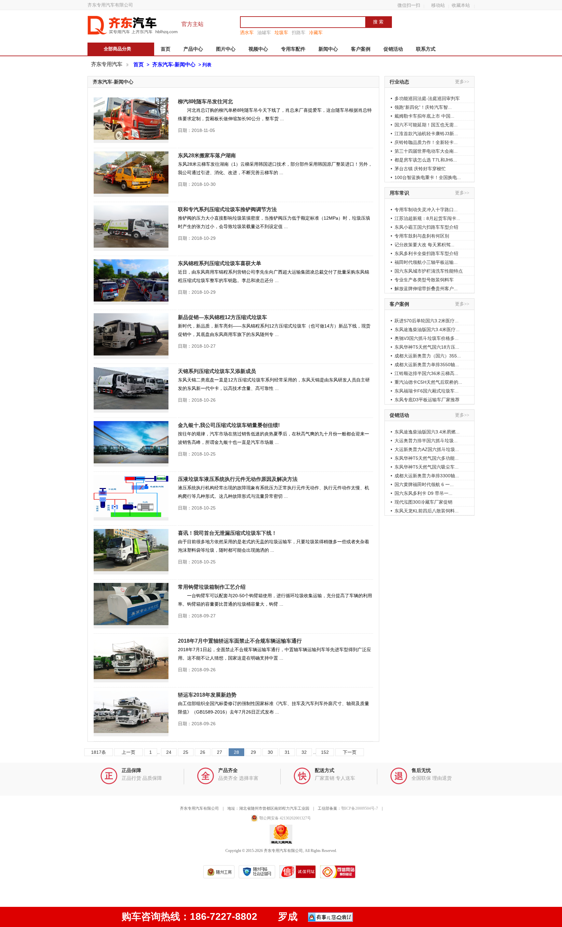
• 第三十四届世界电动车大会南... (424, 151)
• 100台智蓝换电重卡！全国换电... (426, 177)
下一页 (349, 752)
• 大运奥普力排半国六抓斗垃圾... (424, 440)
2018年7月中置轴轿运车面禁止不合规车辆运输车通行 (240, 641)
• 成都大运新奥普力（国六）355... (426, 355)
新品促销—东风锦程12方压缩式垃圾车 (222, 317)
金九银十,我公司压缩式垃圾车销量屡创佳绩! (229, 425)
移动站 (438, 5)
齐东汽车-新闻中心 (173, 64)
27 (219, 752)
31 (287, 752)
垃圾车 (281, 32)
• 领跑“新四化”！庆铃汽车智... (421, 107)
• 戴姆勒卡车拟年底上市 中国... (422, 116)
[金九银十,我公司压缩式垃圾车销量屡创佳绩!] (131, 444)
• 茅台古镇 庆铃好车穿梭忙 (418, 168)
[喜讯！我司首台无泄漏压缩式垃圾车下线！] (131, 551)
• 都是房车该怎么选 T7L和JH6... (424, 159)
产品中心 (193, 49)
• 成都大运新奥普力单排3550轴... (425, 364)
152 (325, 752)
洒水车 (247, 32)
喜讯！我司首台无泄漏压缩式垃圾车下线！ (227, 533)
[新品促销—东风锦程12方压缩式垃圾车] (131, 336)
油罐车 (264, 32)
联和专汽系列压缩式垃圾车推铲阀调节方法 (227, 209)
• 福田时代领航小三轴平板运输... (424, 262)
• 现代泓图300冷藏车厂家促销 (421, 502)
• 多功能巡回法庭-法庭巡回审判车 (425, 98)
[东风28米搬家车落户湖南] (131, 174)
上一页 (128, 752)
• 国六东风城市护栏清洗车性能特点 (427, 271)
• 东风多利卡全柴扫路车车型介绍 (424, 253)
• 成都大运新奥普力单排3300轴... (425, 475)
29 (253, 752)
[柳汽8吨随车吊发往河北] (131, 120)
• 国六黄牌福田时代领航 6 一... (422, 484)
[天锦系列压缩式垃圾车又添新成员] (131, 390)
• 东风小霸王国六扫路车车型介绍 (424, 227)
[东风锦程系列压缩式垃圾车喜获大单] (131, 282)
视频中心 (258, 49)
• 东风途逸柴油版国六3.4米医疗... (425, 329)
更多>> (462, 81)
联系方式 (425, 49)
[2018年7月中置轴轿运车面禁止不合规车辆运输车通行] (131, 659)
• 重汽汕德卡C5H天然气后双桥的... (426, 382)
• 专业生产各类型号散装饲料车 (422, 279)
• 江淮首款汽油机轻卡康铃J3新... (424, 133)
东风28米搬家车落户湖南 (207, 155)
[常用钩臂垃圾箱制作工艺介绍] (131, 605)
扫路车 (298, 32)
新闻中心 (328, 49)
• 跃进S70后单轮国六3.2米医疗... (425, 320)
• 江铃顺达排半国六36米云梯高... (424, 373)
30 (270, 752)
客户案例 (360, 49)
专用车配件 (293, 49)
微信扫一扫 (408, 5)
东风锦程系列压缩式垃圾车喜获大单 (219, 263)
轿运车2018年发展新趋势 (207, 695)
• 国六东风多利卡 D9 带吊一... (421, 493)
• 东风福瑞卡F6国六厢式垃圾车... (425, 390)
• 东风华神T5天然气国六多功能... (425, 458)
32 (304, 752)
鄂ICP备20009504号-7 (359, 808)
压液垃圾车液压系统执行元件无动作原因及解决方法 (238, 479)
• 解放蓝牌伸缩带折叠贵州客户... (424, 288)
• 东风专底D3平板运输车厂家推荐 (425, 399)
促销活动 (393, 49)
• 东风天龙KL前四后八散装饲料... (425, 510)
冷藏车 (316, 32)
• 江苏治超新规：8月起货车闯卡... (425, 218)
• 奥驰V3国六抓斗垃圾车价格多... (425, 338)
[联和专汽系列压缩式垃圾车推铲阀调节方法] (131, 228)
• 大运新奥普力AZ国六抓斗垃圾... (425, 449)
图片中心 (225, 49)
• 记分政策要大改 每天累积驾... (422, 244)
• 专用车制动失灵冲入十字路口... (424, 209)
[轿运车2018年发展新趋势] (131, 713)
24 (168, 752)
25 (185, 752)
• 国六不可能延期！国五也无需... (424, 124)
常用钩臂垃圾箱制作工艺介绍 (212, 587)
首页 (165, 49)
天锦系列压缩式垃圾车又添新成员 (217, 371)
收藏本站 (461, 5)
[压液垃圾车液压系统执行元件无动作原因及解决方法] (131, 498)
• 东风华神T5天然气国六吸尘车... (425, 467)
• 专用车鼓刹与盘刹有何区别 (420, 235)
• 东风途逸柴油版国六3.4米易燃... (425, 431)
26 (202, 752)
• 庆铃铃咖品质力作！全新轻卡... (424, 142)
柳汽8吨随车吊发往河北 (205, 101)
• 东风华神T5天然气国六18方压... (425, 347)
